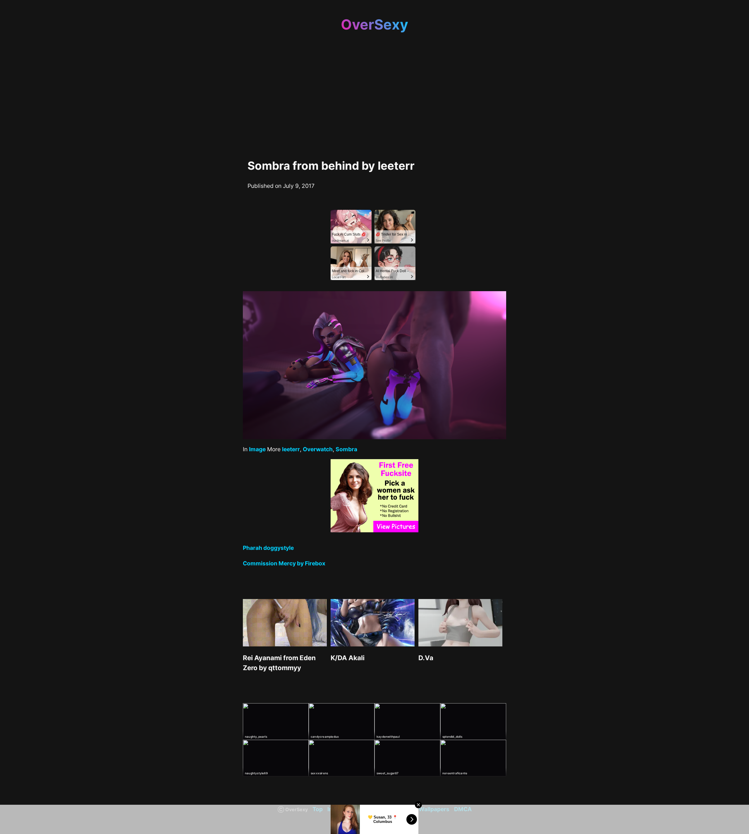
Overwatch (318, 449)
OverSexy (374, 24)
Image (257, 449)
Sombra (346, 449)
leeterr (291, 449)
